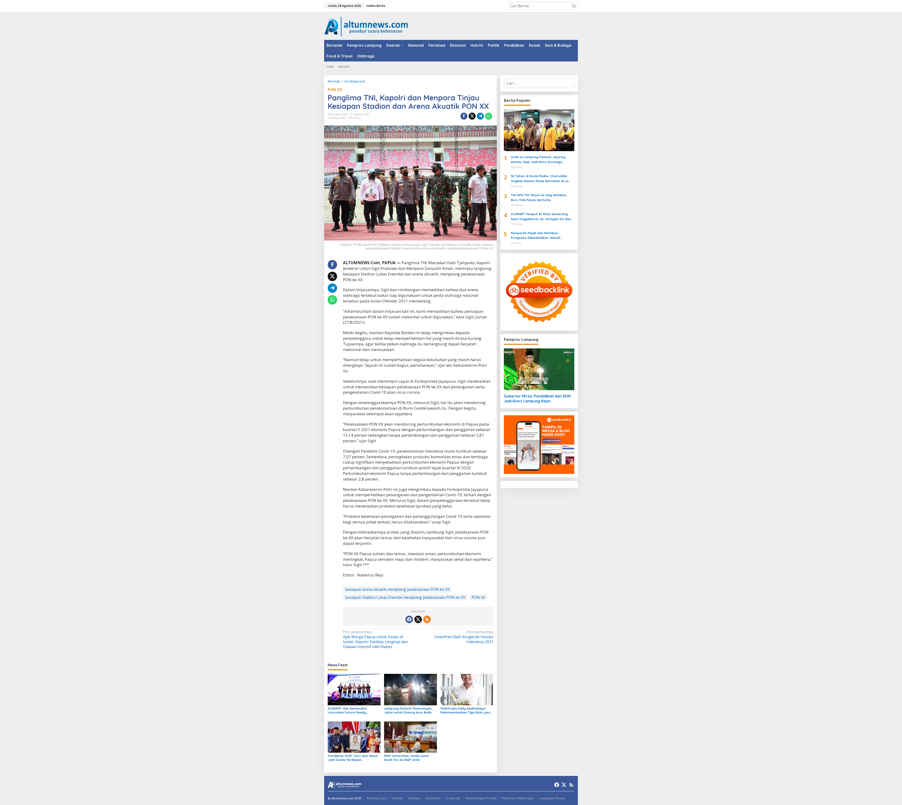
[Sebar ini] (463, 116)
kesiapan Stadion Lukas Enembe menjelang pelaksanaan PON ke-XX (405, 597)
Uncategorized (337, 117)
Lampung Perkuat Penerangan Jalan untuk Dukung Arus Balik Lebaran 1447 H (408, 710)
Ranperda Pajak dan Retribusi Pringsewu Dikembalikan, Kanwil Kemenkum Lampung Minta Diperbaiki (540, 235)
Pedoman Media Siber (518, 798)
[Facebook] (409, 619)
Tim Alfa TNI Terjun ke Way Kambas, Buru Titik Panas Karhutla (539, 197)
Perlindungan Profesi (481, 798)
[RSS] (427, 619)
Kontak (397, 798)
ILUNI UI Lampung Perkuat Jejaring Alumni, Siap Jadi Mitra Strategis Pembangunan (538, 159)
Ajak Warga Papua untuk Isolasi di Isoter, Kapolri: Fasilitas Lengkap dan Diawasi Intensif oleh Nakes (375, 639)
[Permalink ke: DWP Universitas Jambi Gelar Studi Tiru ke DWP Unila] (410, 736)
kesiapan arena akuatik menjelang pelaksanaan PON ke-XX (397, 589)
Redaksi (414, 798)
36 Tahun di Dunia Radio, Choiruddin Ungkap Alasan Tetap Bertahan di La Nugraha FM (539, 178)
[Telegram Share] (480, 116)
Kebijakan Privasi (552, 798)
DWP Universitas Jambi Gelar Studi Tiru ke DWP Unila (406, 758)
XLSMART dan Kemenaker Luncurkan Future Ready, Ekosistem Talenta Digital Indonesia (347, 710)
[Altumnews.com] (366, 26)
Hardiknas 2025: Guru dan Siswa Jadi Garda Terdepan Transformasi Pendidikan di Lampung (353, 758)
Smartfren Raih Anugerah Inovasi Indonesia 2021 (463, 637)
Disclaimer (433, 798)
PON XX (335, 89)
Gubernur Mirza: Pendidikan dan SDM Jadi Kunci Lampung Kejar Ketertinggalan (537, 399)
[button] (574, 6)
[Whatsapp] (488, 116)
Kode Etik (453, 798)
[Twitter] (418, 619)
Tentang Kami (376, 798)
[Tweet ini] (472, 116)
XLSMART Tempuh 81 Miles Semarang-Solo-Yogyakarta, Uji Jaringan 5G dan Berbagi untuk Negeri (541, 216)
